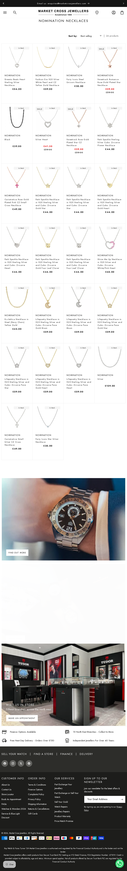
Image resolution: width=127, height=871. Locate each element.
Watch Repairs (61, 806)
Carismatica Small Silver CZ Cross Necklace (14, 442)
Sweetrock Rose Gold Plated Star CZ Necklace (78, 142)
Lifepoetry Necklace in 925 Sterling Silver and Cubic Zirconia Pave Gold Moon (48, 324)
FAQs (4, 804)
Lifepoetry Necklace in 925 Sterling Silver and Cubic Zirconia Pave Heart (79, 383)
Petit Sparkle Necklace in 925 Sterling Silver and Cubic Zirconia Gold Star (47, 204)
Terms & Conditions (37, 784)
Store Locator (8, 794)
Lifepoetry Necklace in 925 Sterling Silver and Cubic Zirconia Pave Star (17, 383)
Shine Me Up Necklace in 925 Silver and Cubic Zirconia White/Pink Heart (110, 264)
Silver (100, 379)
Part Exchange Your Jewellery (63, 786)
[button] (5, 12)
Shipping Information (37, 804)
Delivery (86, 754)
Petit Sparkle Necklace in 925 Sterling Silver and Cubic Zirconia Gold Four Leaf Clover (47, 264)
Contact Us (6, 789)
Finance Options (35, 789)
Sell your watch (14, 754)
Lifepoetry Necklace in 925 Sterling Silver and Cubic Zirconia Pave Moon (79, 324)
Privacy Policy (34, 799)
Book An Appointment (11, 799)
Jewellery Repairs (62, 811)
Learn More (16, 638)
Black (7, 139)
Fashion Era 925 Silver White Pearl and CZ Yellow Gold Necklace (47, 82)
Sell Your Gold (61, 801)
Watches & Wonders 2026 (14, 808)
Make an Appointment (22, 718)
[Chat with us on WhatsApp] (119, 863)
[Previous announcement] (3, 3)
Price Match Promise (64, 821)
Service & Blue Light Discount (11, 815)
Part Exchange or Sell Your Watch (67, 795)
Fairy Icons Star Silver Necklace (47, 440)
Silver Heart (42, 139)
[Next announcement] (123, 3)
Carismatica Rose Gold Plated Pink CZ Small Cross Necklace (17, 202)
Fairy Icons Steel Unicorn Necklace (76, 81)
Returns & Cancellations (38, 808)
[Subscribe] (121, 799)
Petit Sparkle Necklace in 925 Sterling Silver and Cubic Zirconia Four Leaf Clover (78, 264)
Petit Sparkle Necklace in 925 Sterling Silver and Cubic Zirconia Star (78, 204)
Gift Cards (32, 813)
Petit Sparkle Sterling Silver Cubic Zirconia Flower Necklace (109, 142)
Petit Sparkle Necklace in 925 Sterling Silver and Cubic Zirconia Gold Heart (109, 204)
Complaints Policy (36, 794)
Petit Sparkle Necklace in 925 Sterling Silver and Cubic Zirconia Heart (16, 264)
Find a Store (43, 754)
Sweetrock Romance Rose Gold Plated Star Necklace (109, 82)
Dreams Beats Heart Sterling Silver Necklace (15, 82)
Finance (66, 754)
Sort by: (72, 36)
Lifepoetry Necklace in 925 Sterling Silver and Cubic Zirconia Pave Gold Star (110, 324)
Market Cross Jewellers (18, 833)
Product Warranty (62, 816)
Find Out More (17, 552)
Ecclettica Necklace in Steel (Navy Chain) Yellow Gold (17, 322)
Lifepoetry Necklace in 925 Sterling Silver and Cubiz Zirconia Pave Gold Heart (48, 383)
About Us (6, 784)
